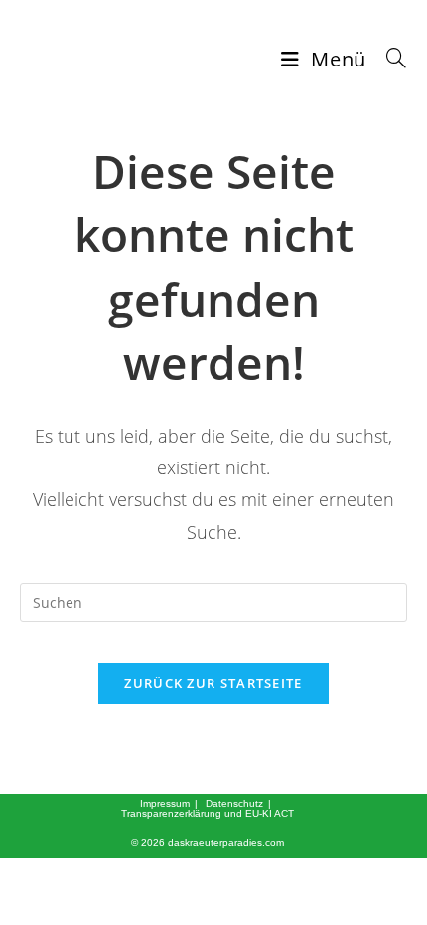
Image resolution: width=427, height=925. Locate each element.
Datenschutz (234, 803)
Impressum (165, 803)
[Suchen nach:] (389, 59)
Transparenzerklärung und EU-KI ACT (207, 813)
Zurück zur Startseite (213, 683)
